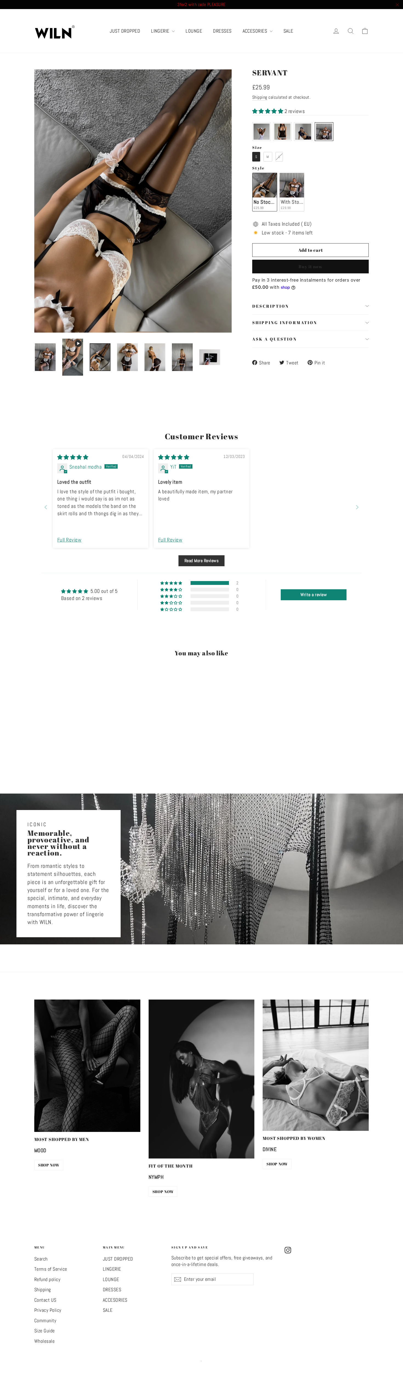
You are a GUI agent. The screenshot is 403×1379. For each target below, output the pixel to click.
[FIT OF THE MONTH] (202, 1079)
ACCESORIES (255, 31)
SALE (288, 31)
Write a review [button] (313, 595)
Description (270, 306)
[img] (72, 457)
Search (41, 1259)
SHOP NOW (48, 1165)
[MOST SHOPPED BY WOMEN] (316, 1065)
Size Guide (44, 1331)
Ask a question (274, 339)
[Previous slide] (45, 507)
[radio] (261, 131)
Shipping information (284, 322)
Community (45, 1321)
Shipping (259, 97)
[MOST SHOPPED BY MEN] (87, 1065)
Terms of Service (50, 1269)
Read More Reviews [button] (201, 561)
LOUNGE (194, 31)
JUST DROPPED (125, 31)
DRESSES (222, 31)
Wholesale (44, 1341)
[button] (268, 111)
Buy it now (310, 267)
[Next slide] (357, 507)
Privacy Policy (47, 1310)
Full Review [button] (69, 539)
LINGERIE (161, 31)
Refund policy (47, 1279)
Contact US (45, 1300)
